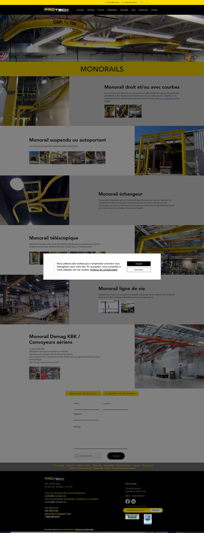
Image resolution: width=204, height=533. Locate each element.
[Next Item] (101, 157)
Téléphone (77, 414)
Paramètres (138, 269)
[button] (130, 483)
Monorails (70, 465)
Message (77, 427)
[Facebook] (127, 501)
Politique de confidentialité (84, 529)
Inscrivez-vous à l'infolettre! (137, 506)
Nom (76, 403)
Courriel (106, 403)
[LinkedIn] (133, 501)
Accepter (139, 264)
